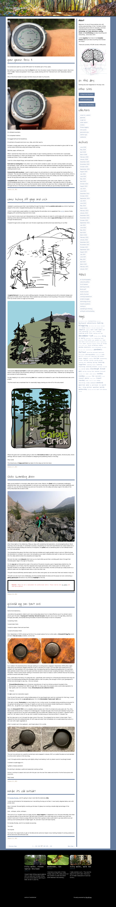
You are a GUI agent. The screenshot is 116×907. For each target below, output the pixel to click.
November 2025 (84, 164)
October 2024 (84, 183)
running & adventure (86, 296)
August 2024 (83, 186)
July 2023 (83, 201)
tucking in (83, 306)
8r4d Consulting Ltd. (86, 99)
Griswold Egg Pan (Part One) (24, 604)
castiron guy (83, 134)
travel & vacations (85, 304)
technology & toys (85, 301)
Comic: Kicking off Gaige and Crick (27, 199)
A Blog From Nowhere (86, 94)
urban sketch (84, 122)
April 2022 (83, 232)
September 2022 (85, 222)
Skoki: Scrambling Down (21, 477)
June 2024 (83, 191)
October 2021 (84, 247)
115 (36, 846)
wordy (62, 211)
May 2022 (83, 230)
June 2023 (83, 203)
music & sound (84, 291)
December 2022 (84, 215)
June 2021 (83, 257)
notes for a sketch (85, 115)
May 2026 (83, 149)
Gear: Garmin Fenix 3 (20, 60)
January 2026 (84, 159)
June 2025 (83, 176)
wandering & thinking (86, 308)
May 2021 (83, 259)
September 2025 (85, 169)
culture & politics (84, 282)
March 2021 (83, 264)
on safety (64, 584)
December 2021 (84, 242)
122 (51, 846)
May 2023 (83, 205)
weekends (83, 137)
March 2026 (83, 154)
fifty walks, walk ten (80, 867)
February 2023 (84, 210)
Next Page (71, 846)
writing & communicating (87, 311)
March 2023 (83, 208)
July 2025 (83, 174)
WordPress (88, 897)
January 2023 (84, 213)
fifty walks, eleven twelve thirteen (34, 868)
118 (44, 846)
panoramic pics (84, 132)
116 (39, 846)
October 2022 (84, 220)
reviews (82, 125)
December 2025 (84, 162)
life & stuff (83, 289)
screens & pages (84, 299)
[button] (41, 104)
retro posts (83, 129)
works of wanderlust (16, 8)
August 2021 (83, 252)
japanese (82, 117)
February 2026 (84, 157)
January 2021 (84, 269)
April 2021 (83, 261)
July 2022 (83, 225)
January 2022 (84, 240)
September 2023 (85, 198)
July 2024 (83, 188)
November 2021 (84, 244)
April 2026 (83, 152)
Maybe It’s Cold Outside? (22, 791)
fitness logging (84, 127)
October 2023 (84, 196)
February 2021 (84, 266)
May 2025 (83, 179)
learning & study (84, 286)
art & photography (85, 279)
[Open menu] (109, 8)
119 (47, 846)
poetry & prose (84, 294)
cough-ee (83, 120)
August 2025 (83, 171)
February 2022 (84, 237)
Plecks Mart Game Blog (87, 105)
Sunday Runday (14, 798)
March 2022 (83, 235)
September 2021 (84, 249)
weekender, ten (54, 867)
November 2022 (84, 218)
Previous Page (12, 846)
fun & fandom (84, 284)
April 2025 (83, 181)
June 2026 (83, 147)
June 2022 (83, 227)
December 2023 (84, 193)
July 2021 (82, 254)
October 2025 (84, 166)
